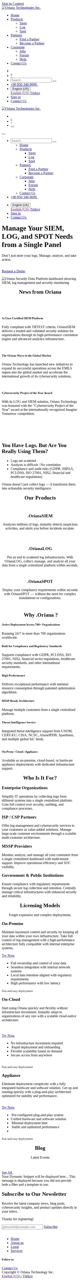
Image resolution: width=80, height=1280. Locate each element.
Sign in (16, 97)
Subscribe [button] (51, 1227)
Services (16, 1251)
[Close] (3, 134)
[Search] (54, 81)
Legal (15, 1247)
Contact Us (18, 101)
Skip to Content (13, 4)
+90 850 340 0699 (24, 84)
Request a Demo (13, 271)
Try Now (8, 955)
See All (7, 1172)
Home (15, 1239)
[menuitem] (15, 15)
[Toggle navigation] (12, 126)
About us (17, 1243)
